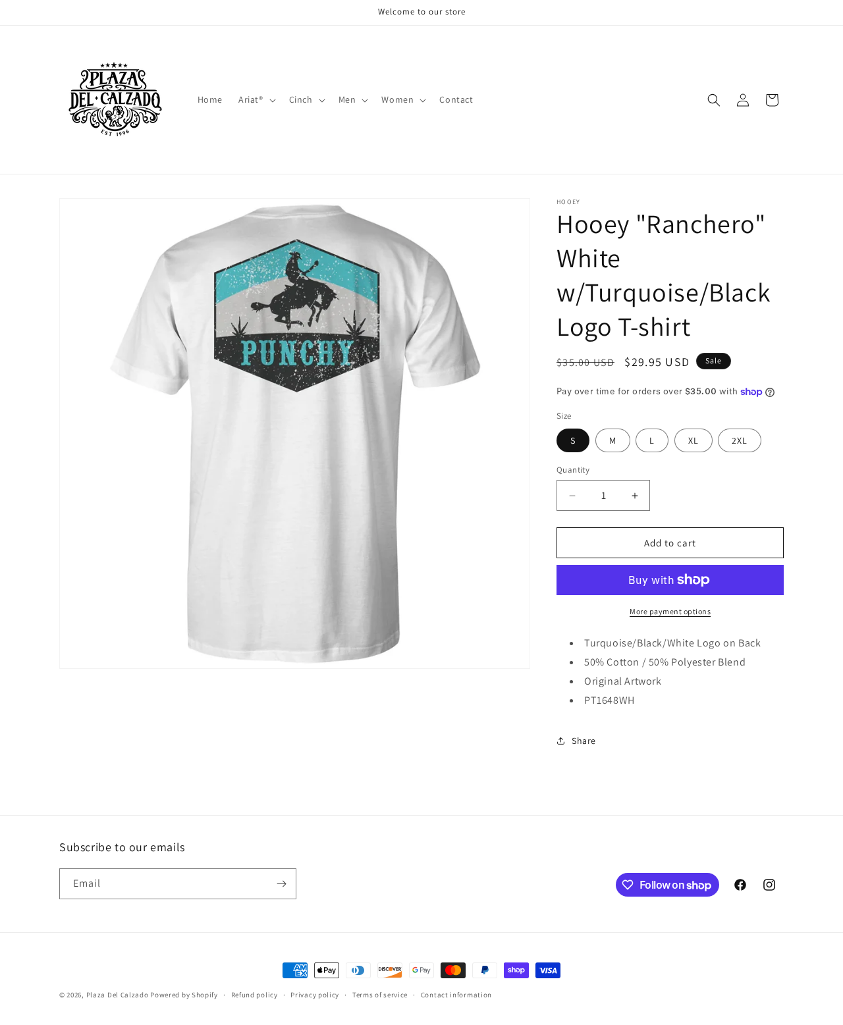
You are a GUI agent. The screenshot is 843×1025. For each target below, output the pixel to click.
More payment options (670, 611)
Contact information (456, 994)
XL (693, 440)
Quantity (573, 469)
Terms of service (380, 994)
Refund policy (254, 994)
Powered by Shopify (184, 994)
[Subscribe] (281, 883)
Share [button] (584, 741)
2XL (740, 440)
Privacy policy (314, 994)
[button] (256, 99)
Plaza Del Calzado (118, 994)
